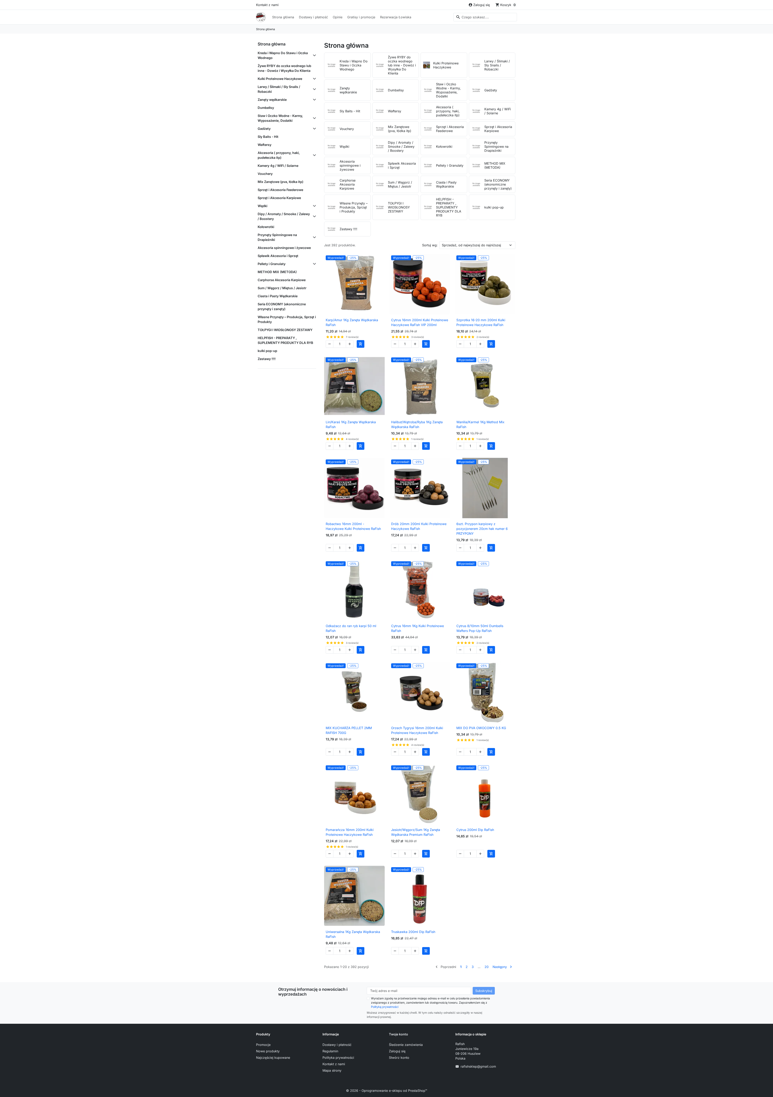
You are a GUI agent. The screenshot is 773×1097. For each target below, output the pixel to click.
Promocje (263, 1045)
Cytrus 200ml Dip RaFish (475, 830)
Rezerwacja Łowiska (395, 17)
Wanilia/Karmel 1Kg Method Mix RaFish (480, 424)
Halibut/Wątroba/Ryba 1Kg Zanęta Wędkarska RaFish (417, 424)
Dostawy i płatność (313, 17)
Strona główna (283, 17)
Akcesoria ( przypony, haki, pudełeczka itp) (279, 155)
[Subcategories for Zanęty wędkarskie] (313, 99)
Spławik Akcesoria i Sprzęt (278, 256)
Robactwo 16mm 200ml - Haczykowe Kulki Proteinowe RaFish (353, 526)
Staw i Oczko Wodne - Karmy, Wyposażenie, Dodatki (280, 118)
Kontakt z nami (267, 5)
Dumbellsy (266, 108)
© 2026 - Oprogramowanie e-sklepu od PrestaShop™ (386, 1091)
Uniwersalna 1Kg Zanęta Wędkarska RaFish (353, 934)
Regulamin (330, 1051)
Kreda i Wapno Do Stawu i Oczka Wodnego (283, 55)
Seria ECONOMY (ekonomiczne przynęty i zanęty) (282, 306)
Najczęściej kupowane (273, 1058)
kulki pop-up (267, 351)
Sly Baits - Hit (268, 137)
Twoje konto (398, 1034)
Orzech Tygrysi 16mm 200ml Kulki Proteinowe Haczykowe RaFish (417, 730)
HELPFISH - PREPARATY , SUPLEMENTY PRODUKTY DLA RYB (285, 340)
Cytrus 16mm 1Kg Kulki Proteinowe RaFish (417, 628)
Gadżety (264, 129)
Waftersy (264, 145)
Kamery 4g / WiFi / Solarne (278, 166)
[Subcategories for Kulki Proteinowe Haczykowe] (313, 78)
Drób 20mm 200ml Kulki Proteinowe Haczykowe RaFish (418, 526)
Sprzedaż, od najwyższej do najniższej (471, 245)
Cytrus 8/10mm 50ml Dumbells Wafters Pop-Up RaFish (479, 628)
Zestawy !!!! (267, 359)
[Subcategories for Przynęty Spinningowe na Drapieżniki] (313, 237)
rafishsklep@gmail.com (478, 1066)
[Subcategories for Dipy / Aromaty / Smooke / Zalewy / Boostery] (313, 216)
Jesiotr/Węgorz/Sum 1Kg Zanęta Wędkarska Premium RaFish (415, 832)
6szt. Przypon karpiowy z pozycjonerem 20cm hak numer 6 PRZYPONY (482, 529)
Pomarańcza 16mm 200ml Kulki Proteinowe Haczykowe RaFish (350, 832)
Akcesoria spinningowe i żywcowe (284, 248)
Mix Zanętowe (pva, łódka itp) (280, 182)
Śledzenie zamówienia (406, 1045)
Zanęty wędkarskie (272, 100)
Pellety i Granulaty (271, 264)
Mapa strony (331, 1070)
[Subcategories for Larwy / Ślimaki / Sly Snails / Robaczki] (313, 89)
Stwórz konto (399, 1058)
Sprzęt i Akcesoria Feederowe (280, 190)
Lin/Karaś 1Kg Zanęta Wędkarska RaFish (351, 424)
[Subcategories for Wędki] (313, 206)
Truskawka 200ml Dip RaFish (413, 932)
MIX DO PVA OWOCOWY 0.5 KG (481, 728)
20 (487, 967)
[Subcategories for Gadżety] (313, 128)
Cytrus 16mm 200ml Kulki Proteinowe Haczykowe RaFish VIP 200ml (419, 322)
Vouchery (265, 174)
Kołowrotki (266, 227)
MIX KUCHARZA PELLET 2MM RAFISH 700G (349, 730)
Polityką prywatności (384, 1006)
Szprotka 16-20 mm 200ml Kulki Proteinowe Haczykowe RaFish (480, 322)
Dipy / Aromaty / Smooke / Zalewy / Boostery (284, 216)
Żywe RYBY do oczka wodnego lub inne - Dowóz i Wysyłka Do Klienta (284, 68)
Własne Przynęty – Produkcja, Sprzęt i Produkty (287, 319)
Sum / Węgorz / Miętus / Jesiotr (282, 288)
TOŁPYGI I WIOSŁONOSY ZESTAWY (285, 330)
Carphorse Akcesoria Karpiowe (282, 280)
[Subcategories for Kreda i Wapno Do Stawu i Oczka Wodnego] (313, 55)
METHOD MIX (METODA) (277, 272)
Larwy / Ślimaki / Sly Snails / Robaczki (279, 89)
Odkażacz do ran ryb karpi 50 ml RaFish (351, 628)
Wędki (262, 206)
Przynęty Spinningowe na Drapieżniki (277, 237)
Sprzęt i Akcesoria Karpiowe (279, 198)
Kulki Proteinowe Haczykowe (280, 79)
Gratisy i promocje (361, 17)
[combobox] (485, 17)
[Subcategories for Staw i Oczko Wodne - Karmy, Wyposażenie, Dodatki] (313, 118)
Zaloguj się (397, 1051)
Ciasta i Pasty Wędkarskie (278, 296)
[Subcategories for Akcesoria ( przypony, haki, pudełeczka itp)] (313, 155)
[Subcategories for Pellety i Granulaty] (313, 264)
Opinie (337, 17)
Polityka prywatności (338, 1058)
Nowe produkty (268, 1051)
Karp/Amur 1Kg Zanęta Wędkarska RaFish (352, 322)
